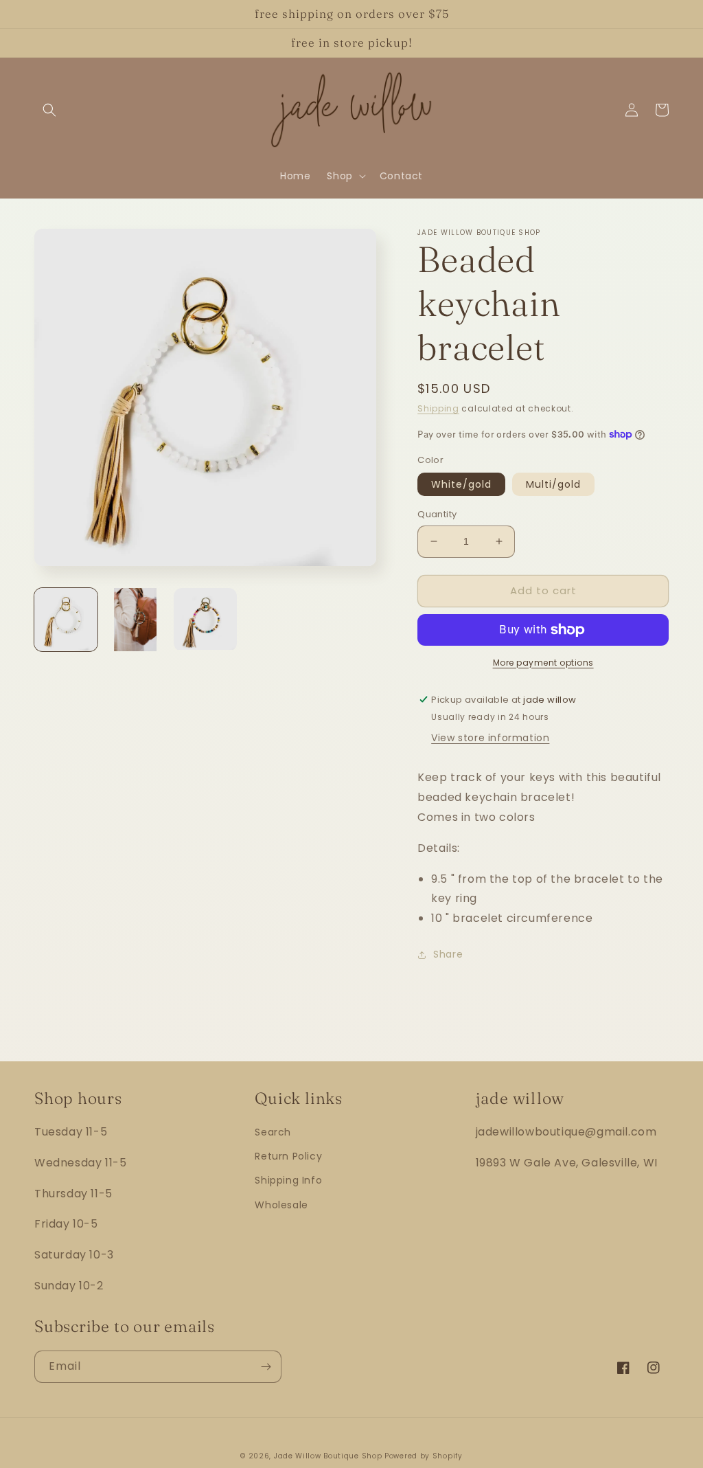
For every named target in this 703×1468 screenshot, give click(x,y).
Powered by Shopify (423, 1456)
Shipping (438, 408)
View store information (490, 738)
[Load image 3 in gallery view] (205, 619)
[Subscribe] (266, 1367)
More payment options (543, 662)
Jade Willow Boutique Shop (328, 1456)
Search (273, 1132)
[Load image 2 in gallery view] (136, 619)
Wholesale (281, 1205)
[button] (49, 110)
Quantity (437, 514)
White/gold (461, 484)
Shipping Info (288, 1180)
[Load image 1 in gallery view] (65, 619)
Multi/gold (553, 484)
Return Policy (288, 1156)
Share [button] (448, 954)
